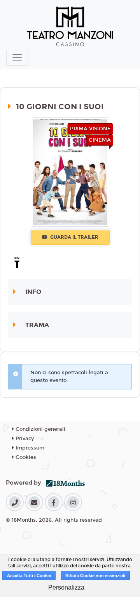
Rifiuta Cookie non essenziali (95, 575)
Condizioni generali (39, 429)
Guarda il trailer (73, 237)
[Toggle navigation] (17, 58)
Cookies (25, 457)
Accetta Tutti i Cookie (29, 575)
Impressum (29, 448)
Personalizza (66, 587)
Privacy (24, 438)
